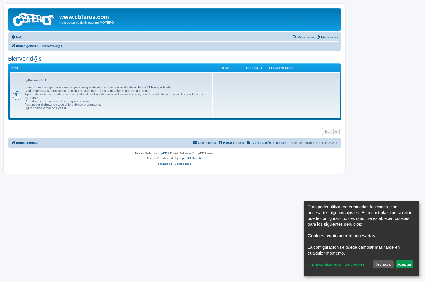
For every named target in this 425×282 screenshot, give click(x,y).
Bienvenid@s (25, 58)
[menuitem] (17, 37)
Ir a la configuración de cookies (336, 264)
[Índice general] (34, 19)
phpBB (162, 153)
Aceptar (404, 264)
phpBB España (192, 158)
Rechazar (383, 264)
